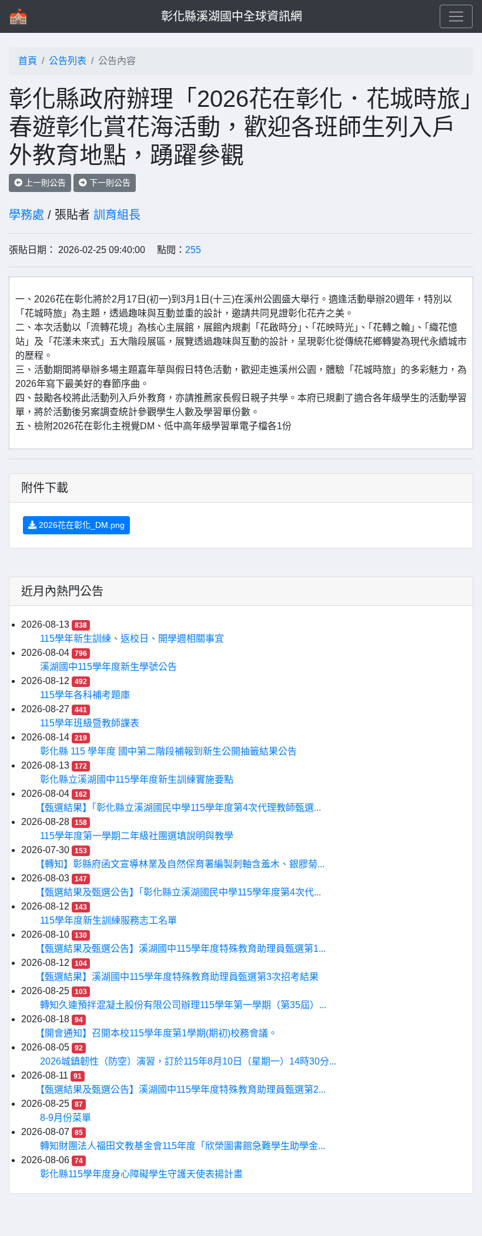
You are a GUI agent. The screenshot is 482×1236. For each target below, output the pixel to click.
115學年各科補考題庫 (85, 695)
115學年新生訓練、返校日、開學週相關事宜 (132, 639)
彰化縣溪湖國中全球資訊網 (231, 16)
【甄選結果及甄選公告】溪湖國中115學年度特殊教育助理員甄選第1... (183, 949)
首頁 (27, 61)
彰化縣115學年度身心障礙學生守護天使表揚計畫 (141, 1174)
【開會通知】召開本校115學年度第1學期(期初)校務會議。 (158, 1033)
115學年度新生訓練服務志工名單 (108, 920)
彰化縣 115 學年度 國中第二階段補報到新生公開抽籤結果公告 (168, 751)
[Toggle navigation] (456, 16)
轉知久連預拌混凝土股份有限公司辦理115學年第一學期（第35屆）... (183, 1005)
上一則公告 (44, 182)
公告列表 (67, 61)
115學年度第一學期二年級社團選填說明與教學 (136, 836)
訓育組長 (116, 214)
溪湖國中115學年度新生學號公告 (108, 667)
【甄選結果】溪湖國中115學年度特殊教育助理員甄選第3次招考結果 (179, 977)
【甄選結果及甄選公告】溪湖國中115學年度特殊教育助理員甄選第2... (183, 1089)
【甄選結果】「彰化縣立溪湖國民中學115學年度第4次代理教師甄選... (180, 808)
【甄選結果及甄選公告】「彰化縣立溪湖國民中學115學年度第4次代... (180, 892)
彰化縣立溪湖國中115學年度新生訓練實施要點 (136, 779)
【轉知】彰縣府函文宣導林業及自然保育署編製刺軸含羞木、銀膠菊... (182, 864)
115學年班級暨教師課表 (89, 723)
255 (193, 250)
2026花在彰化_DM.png (80, 525)
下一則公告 (108, 182)
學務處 (26, 214)
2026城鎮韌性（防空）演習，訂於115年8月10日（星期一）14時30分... (188, 1061)
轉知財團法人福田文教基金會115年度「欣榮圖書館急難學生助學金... (182, 1146)
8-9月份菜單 (65, 1118)
